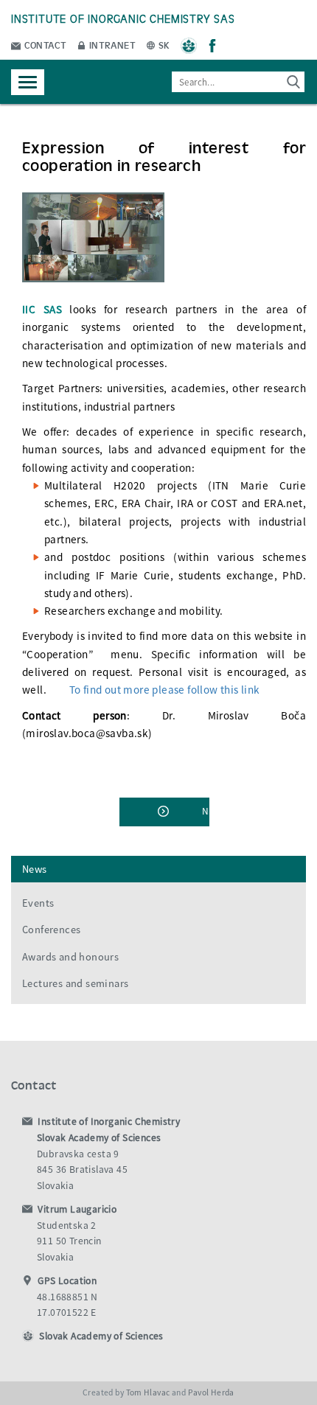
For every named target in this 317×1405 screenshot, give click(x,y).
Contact (44, 44)
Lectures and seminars (75, 983)
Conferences (51, 929)
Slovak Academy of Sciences (101, 1336)
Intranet (111, 44)
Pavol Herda (211, 1392)
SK (163, 44)
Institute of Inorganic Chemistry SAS (123, 18)
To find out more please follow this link (164, 690)
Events (38, 903)
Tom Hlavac (148, 1392)
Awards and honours (70, 956)
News (34, 869)
